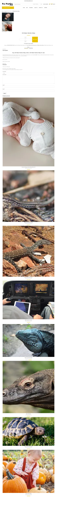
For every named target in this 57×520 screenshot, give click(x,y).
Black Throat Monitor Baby (28, 357)
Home (3, 11)
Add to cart (35, 39)
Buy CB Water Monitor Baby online (32, 45)
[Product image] (28, 196)
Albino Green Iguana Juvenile (28, 222)
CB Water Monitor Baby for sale (37, 52)
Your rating (4, 71)
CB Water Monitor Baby (40, 45)
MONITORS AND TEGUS (8, 11)
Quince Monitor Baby (28, 493)
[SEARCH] (41, 4)
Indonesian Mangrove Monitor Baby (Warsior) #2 (28, 167)
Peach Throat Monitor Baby (28, 446)
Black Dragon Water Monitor (28, 277)
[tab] (26, 48)
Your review (4, 74)
